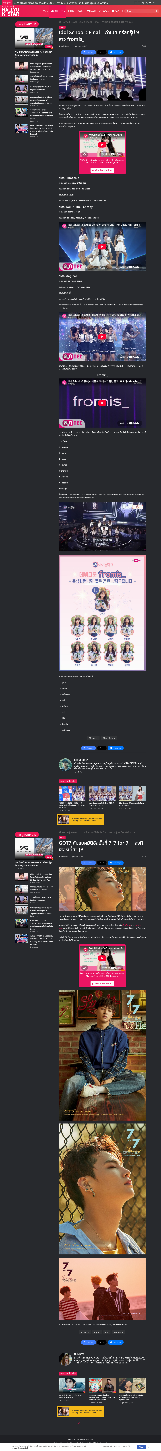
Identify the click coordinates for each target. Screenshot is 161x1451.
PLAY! (116, 11)
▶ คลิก (94, 820)
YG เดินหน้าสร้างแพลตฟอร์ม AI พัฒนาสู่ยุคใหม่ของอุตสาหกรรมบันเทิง (47, 3)
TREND (71, 11)
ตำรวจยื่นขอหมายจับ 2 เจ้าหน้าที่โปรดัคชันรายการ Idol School (102, 804)
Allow (141, 1446)
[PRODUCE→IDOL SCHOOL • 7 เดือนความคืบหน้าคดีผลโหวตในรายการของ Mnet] (72, 793)
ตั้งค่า (30, 1448)
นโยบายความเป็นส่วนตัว (95, 1446)
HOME (45, 11)
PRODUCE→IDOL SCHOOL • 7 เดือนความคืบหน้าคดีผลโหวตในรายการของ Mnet (72, 805)
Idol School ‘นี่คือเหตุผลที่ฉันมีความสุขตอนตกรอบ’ (131, 804)
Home (65, 22)
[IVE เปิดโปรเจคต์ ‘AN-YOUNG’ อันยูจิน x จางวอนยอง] (21, 89)
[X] (81, 772)
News (73, 22)
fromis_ (94, 737)
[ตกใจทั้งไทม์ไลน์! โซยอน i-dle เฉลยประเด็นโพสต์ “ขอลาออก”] (21, 79)
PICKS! (104, 11)
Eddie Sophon (65, 46)
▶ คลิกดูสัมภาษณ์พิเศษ (102, 170)
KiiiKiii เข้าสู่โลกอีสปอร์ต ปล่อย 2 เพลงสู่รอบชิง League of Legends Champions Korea (41, 100)
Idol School (110, 737)
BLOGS (80, 11)
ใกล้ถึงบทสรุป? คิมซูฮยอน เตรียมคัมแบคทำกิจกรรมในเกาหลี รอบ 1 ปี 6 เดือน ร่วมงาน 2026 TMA (41, 67)
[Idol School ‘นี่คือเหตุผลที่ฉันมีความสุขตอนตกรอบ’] (132, 793)
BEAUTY (92, 11)
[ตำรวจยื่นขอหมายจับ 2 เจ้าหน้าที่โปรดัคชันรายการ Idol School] (102, 793)
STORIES (57, 11)
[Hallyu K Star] (10, 10)
